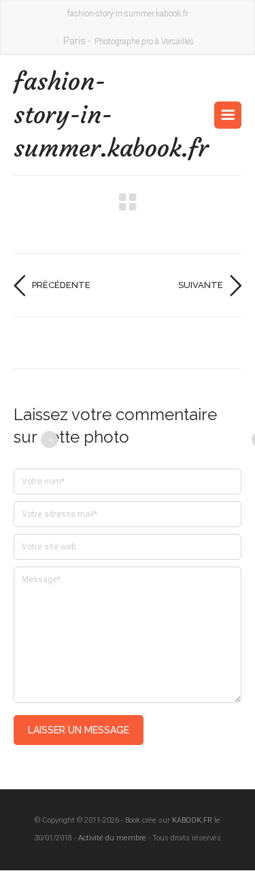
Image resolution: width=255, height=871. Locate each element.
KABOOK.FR (192, 820)
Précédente (61, 285)
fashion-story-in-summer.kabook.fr (71, 114)
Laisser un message (78, 730)
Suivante (200, 285)
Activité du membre (112, 838)
